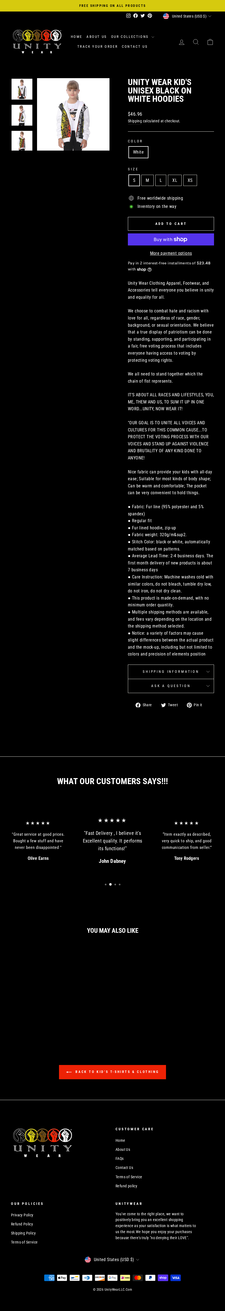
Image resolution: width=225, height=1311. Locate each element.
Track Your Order (97, 46)
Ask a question (171, 686)
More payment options (171, 253)
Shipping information (171, 671)
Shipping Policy (23, 1233)
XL (174, 180)
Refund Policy (22, 1224)
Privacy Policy (22, 1215)
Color (135, 141)
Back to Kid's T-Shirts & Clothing (116, 1072)
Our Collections (130, 37)
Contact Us (135, 46)
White (138, 152)
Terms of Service (129, 1177)
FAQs (120, 1158)
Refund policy (126, 1186)
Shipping (135, 121)
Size (133, 169)
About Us (96, 37)
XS (190, 180)
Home (76, 37)
